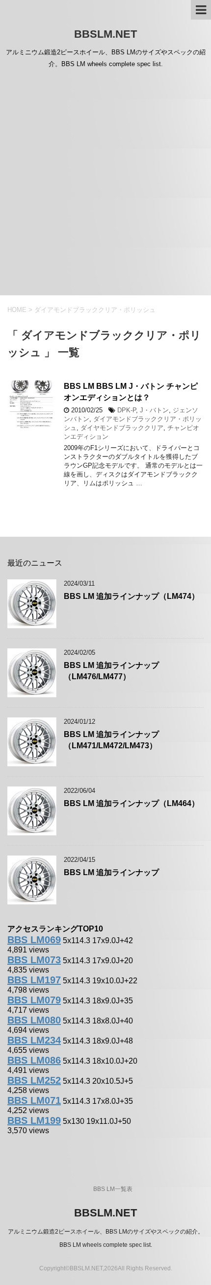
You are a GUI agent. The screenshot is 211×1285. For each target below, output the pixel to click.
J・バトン (154, 410)
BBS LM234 (34, 1040)
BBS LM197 (34, 980)
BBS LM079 (34, 1000)
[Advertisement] (105, 185)
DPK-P (126, 410)
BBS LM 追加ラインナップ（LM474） (131, 596)
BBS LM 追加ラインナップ (111, 872)
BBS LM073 (34, 959)
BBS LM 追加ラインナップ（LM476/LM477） (111, 671)
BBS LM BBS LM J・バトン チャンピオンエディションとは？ (131, 392)
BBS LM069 (34, 939)
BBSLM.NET (105, 34)
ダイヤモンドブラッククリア (121, 427)
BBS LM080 (34, 1020)
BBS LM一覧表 (112, 1189)
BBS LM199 (34, 1120)
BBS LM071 (34, 1100)
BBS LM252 (34, 1080)
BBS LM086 (34, 1060)
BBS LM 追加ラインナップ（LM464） (131, 803)
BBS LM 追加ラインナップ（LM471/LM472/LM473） (111, 740)
